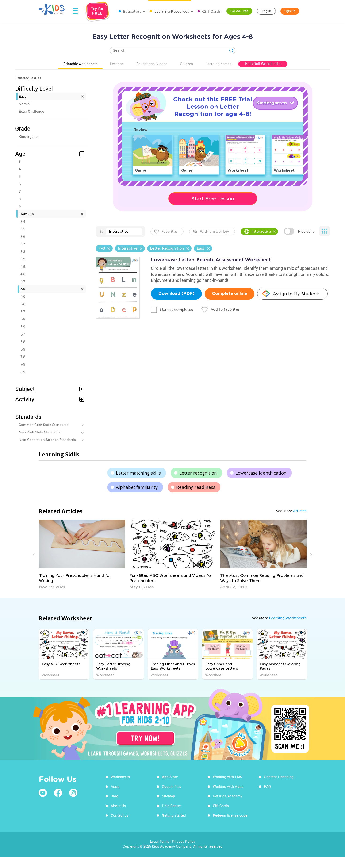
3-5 (22, 229)
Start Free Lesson (213, 198)
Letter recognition (198, 473)
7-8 (22, 356)
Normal (25, 103)
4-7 (22, 281)
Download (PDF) (176, 294)
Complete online (229, 294)
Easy (23, 96)
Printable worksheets (80, 63)
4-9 (22, 296)
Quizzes (186, 63)
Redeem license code (230, 815)
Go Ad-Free (239, 11)
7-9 (22, 364)
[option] (82, 555)
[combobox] (124, 231)
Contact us (119, 815)
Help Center (171, 805)
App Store (170, 776)
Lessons (117, 63)
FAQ (267, 786)
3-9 (22, 259)
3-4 (22, 221)
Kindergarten (29, 136)
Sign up (289, 11)
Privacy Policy (183, 841)
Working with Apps (228, 786)
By (101, 231)
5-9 (22, 326)
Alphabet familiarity (137, 487)
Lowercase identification (261, 473)
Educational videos (151, 63)
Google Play (171, 786)
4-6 (22, 274)
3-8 (22, 251)
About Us (118, 805)
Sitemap (168, 796)
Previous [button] (34, 554)
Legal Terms (159, 841)
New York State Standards (40, 432)
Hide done (306, 231)
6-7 (22, 334)
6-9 (22, 349)
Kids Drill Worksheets (262, 63)
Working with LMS (227, 776)
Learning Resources (171, 11)
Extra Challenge (31, 111)
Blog (114, 796)
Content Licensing (279, 776)
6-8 (22, 341)
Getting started (174, 815)
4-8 (22, 289)
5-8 (22, 319)
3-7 (22, 244)
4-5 (22, 266)
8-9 (22, 371)
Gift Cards (211, 11)
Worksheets (120, 776)
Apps (115, 786)
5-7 (22, 311)
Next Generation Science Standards (47, 439)
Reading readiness (195, 487)
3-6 (22, 236)
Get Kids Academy (227, 796)
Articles (299, 511)
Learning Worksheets (287, 618)
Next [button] (310, 554)
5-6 (22, 304)
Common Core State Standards (44, 424)
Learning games (218, 63)
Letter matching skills (138, 473)
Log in (266, 11)
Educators (131, 11)
